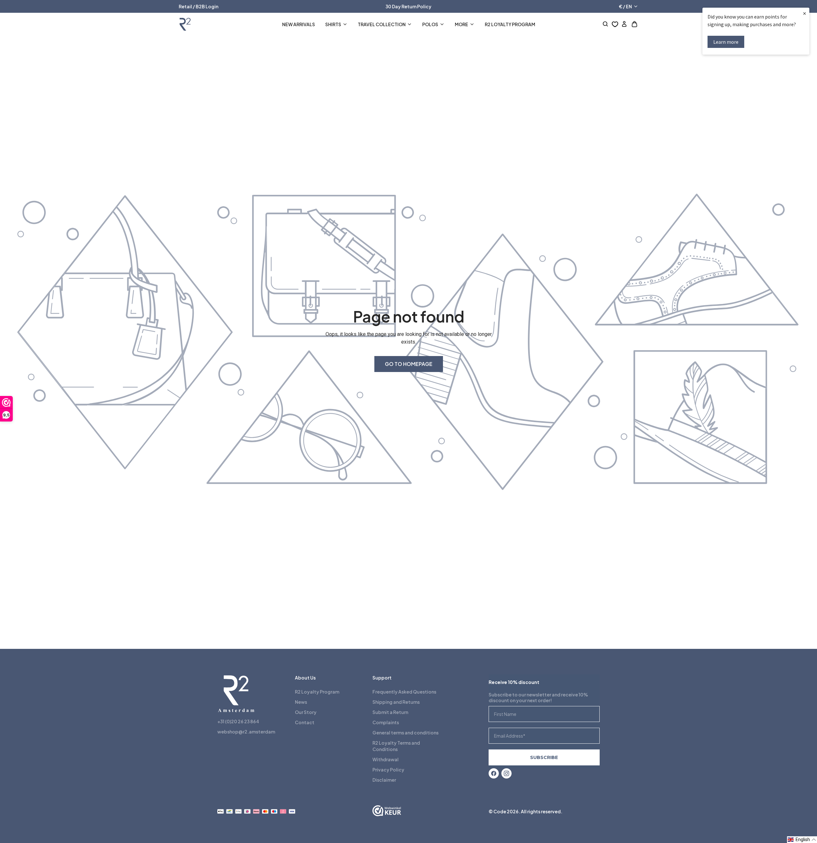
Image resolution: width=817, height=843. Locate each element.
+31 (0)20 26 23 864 (238, 721)
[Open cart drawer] (634, 24)
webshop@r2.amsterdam (246, 731)
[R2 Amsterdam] (185, 24)
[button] (802, 839)
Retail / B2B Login (198, 6)
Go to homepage (408, 364)
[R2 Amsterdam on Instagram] (506, 773)
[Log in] (624, 24)
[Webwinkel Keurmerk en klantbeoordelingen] (386, 811)
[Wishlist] (615, 24)
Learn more (725, 42)
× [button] (804, 13)
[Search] (606, 24)
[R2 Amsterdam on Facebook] (494, 773)
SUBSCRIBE (544, 757)
